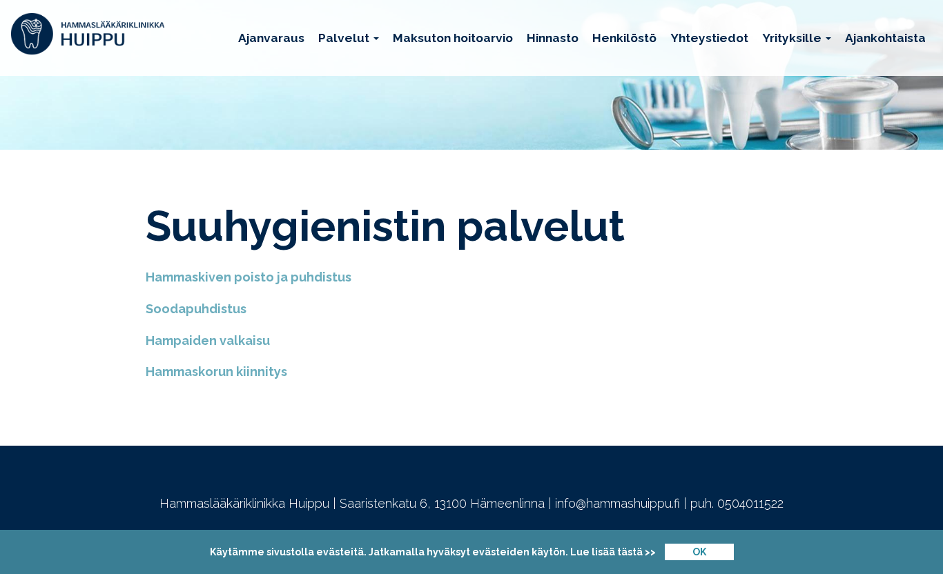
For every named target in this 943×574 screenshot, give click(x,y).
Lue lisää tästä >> (613, 551)
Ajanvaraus (271, 38)
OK (699, 551)
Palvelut (345, 38)
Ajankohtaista (885, 38)
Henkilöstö (624, 38)
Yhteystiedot (709, 38)
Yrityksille (793, 38)
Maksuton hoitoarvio (453, 38)
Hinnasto (553, 38)
